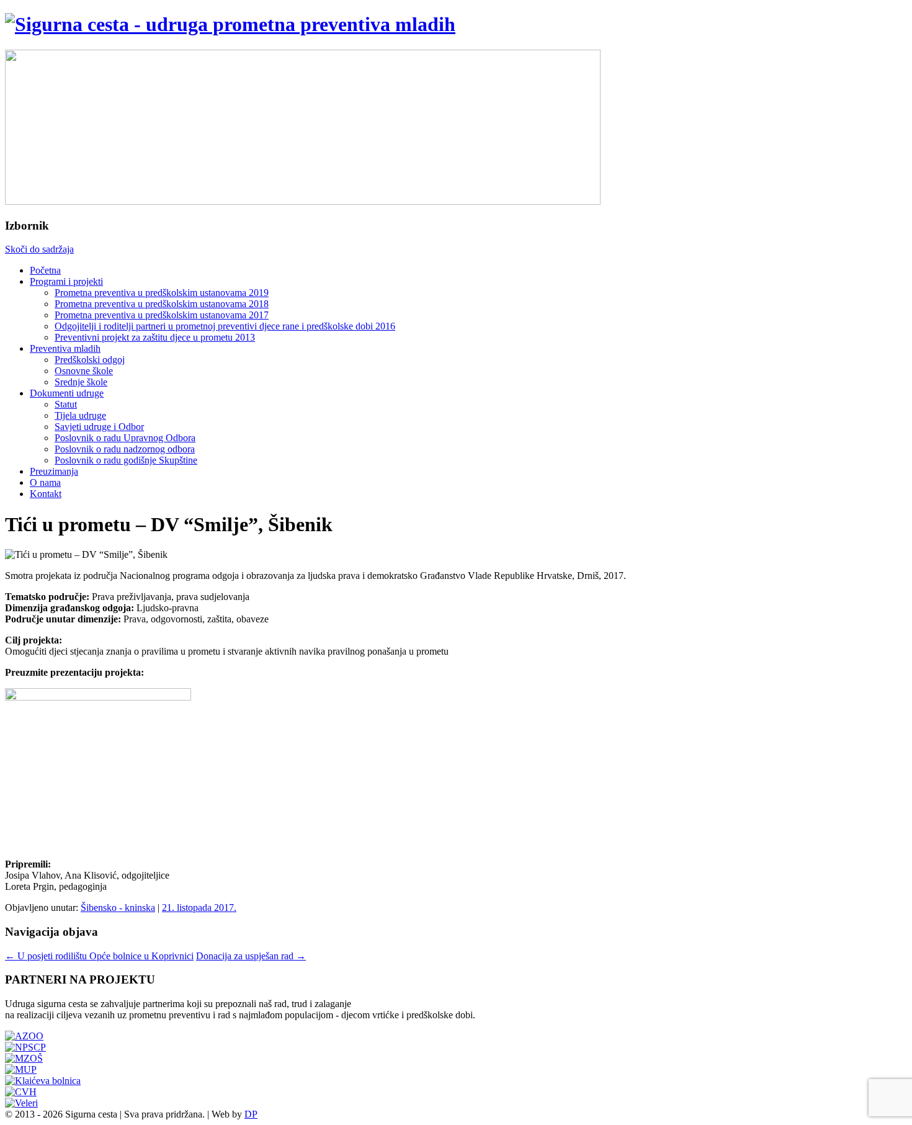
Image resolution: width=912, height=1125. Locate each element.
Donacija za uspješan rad (251, 956)
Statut (66, 404)
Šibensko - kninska (118, 907)
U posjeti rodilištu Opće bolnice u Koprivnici (99, 956)
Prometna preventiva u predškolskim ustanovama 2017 (162, 315)
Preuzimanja (54, 471)
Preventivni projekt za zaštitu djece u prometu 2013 (155, 337)
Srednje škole (81, 382)
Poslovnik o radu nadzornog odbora (125, 449)
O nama (45, 482)
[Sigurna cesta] (230, 24)
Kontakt (45, 493)
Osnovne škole (84, 370)
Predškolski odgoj (90, 359)
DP (250, 1114)
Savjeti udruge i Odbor (99, 426)
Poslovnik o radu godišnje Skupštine (126, 460)
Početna (45, 270)
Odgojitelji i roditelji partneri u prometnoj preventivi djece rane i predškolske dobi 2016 (225, 326)
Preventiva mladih (65, 348)
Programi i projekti (66, 281)
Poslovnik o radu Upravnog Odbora (125, 438)
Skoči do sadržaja (39, 249)
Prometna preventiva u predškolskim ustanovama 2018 (162, 303)
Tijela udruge (80, 415)
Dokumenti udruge (67, 393)
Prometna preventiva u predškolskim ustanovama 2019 (162, 292)
